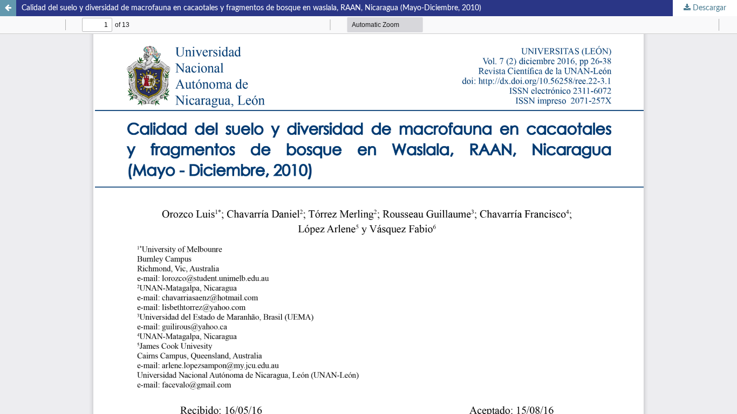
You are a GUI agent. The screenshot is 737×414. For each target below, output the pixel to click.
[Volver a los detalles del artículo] (8, 8)
